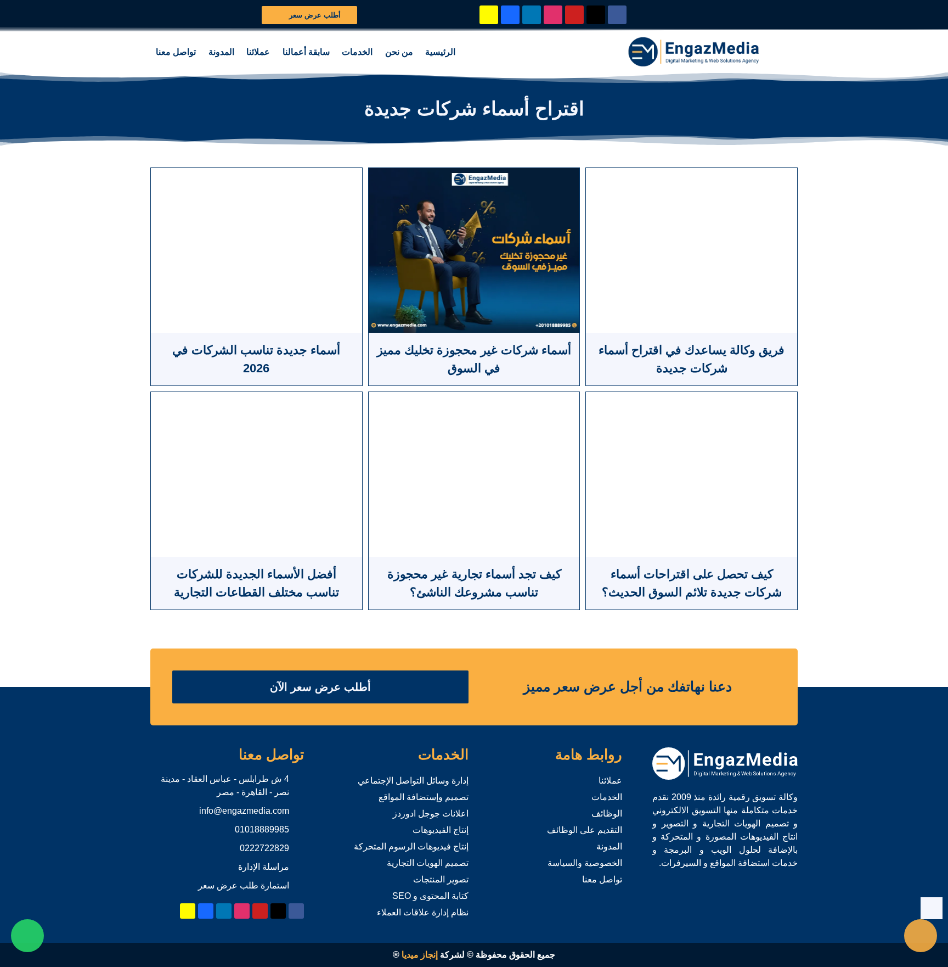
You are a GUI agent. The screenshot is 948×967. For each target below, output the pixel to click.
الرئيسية (440, 52)
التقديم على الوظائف (584, 830)
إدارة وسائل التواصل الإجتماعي (413, 780)
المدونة (221, 52)
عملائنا (258, 52)
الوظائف (606, 813)
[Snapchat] (488, 14)
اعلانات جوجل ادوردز (431, 813)
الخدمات (357, 52)
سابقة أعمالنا (306, 52)
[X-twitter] (595, 14)
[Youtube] (574, 14)
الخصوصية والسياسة (585, 863)
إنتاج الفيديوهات (441, 830)
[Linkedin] (531, 14)
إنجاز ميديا (420, 954)
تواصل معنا (176, 52)
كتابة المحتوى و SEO (430, 896)
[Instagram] (553, 14)
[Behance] (510, 14)
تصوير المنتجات (441, 879)
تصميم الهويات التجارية (428, 863)
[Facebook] (617, 14)
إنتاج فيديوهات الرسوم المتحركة (411, 846)
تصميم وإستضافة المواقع (424, 797)
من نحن (399, 52)
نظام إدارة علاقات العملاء (423, 912)
